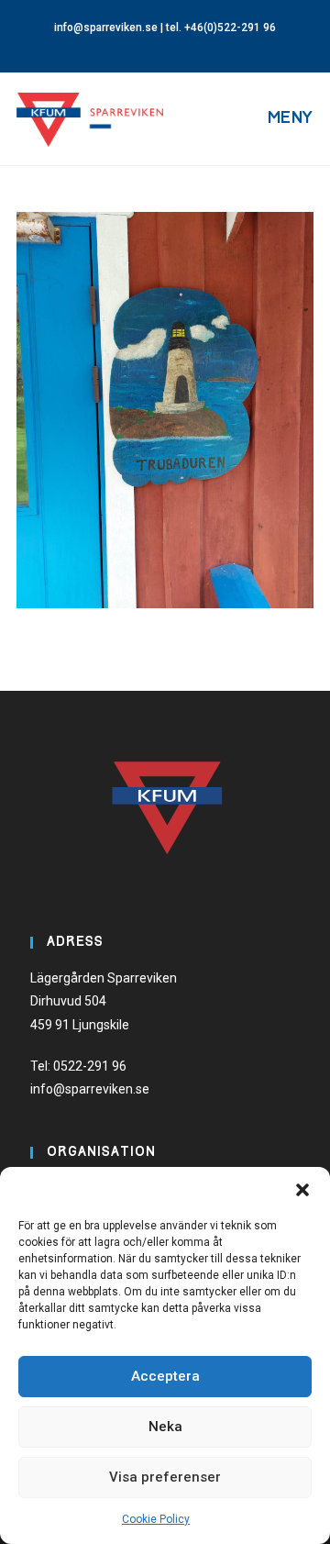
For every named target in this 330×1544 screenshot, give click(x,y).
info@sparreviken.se (106, 27)
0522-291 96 (89, 1066)
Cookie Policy (156, 1519)
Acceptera (165, 1376)
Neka (165, 1426)
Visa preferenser (165, 1477)
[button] (302, 1190)
